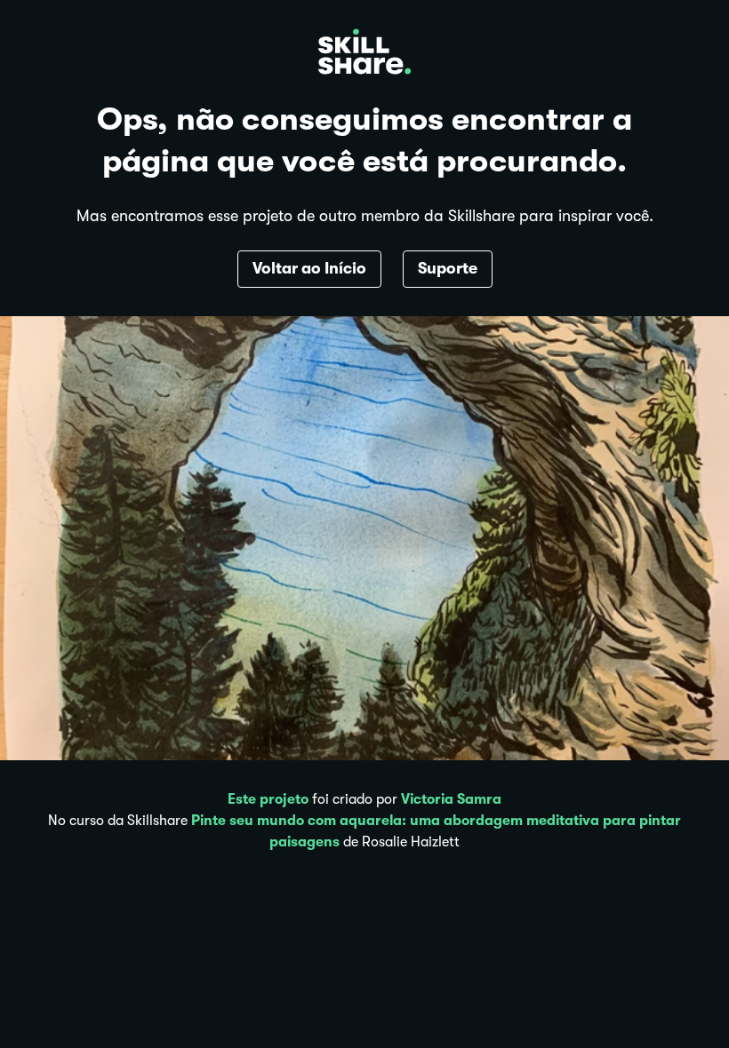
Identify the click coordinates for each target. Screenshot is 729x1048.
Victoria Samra (451, 799)
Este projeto (268, 799)
